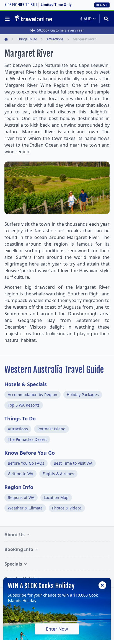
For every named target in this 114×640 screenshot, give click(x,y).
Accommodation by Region (32, 394)
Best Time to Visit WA (73, 463)
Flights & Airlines (58, 473)
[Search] (104, 18)
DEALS (100, 5)
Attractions (18, 428)
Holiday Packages (83, 394)
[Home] (33, 18)
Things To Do (20, 418)
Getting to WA (20, 473)
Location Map (56, 497)
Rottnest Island (51, 428)
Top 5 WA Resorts (24, 405)
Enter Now (57, 629)
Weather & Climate (25, 508)
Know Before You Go (29, 452)
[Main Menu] (8, 19)
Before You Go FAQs (26, 463)
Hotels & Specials (25, 384)
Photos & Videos (67, 508)
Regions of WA (21, 497)
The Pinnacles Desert (27, 439)
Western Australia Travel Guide (54, 370)
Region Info (18, 487)
